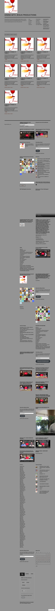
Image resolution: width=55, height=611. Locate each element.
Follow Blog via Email (39, 142)
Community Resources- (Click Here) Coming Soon (46, 24)
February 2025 (22, 484)
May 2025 (21, 481)
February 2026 (22, 472)
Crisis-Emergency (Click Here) (46, 19)
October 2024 (22, 488)
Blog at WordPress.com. (8, 124)
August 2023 (22, 503)
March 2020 (22, 545)
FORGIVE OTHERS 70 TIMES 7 (10, 52)
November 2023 (22, 500)
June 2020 (21, 542)
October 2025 (22, 476)
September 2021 (22, 526)
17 (36, 559)
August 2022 (22, 515)
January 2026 (22, 473)
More (6, 59)
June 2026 (21, 468)
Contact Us (30, 24)
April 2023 (21, 507)
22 (47, 559)
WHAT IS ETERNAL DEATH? (44, 160)
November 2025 (22, 475)
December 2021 (22, 523)
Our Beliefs (30, 20)
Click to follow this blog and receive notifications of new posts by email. (43, 361)
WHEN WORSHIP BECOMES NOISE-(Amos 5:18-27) (41, 236)
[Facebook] (36, 184)
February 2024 (22, 497)
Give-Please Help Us (39, 24)
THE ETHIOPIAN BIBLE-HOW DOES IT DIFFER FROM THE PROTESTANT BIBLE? (26, 341)
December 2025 (22, 474)
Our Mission (37, 20)
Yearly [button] (32, 573)
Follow (38, 150)
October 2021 (22, 525)
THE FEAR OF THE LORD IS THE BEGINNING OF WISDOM (27, 335)
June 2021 (21, 529)
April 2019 (21, 547)
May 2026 (21, 469)
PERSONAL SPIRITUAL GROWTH (41, 243)
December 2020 (22, 535)
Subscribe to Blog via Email (40, 288)
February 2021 (22, 533)
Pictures (21, 264)
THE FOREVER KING (23, 336)
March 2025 (22, 483)
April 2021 (21, 531)
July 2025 (21, 479)
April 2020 (21, 544)
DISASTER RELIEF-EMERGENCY (25, 257)
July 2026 (21, 467)
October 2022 (22, 513)
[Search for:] (27, 182)
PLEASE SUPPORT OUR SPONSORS (46, 22)
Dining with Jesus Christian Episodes (42, 122)
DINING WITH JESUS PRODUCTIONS (20, 15)
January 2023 (22, 510)
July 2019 (21, 546)
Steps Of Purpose (40, 158)
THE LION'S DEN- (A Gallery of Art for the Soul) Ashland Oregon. (26, 330)
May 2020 (21, 543)
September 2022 (22, 514)
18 (38, 559)
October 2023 (22, 501)
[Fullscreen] (33, 138)
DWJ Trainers (38, 21)
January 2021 (22, 534)
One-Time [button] (22, 574)
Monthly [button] (27, 573)
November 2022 (22, 512)
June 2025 (21, 480)
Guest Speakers (38, 23)
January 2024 (22, 498)
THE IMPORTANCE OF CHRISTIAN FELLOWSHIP (40, 239)
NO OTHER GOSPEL (47, 158)
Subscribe (38, 296)
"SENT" (21, 339)
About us (30, 23)
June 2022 (21, 517)
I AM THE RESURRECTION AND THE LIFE (26, 338)
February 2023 (22, 509)
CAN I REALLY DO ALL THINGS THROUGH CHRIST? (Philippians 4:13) (42, 242)
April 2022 (21, 519)
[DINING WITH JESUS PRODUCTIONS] (27, 6)
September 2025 (22, 477)
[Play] (20, 138)
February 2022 (22, 521)
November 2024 (22, 487)
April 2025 (21, 482)
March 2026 (22, 471)
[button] (22, 224)
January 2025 (22, 485)
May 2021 (21, 530)
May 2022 (21, 518)
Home (29, 19)
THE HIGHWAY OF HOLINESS (24, 337)
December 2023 (22, 499)
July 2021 (21, 528)
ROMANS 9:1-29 (38, 237)
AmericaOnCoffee (40, 168)
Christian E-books (46, 26)
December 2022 (22, 511)
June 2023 (21, 505)
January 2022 (22, 522)
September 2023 (22, 502)
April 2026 (21, 470)
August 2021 (22, 527)
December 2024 (22, 486)
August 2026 (22, 466)
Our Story (30, 21)
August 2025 (22, 478)
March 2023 (22, 508)
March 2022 (22, 520)
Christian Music (38, 19)
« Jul (36, 566)
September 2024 (22, 489)
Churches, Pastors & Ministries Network (46, 28)
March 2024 (22, 496)
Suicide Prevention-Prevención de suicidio (27, 266)
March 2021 (22, 532)
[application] (27, 135)
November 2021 (22, 524)
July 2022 (21, 516)
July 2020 (21, 541)
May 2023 (21, 506)
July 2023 (21, 504)
